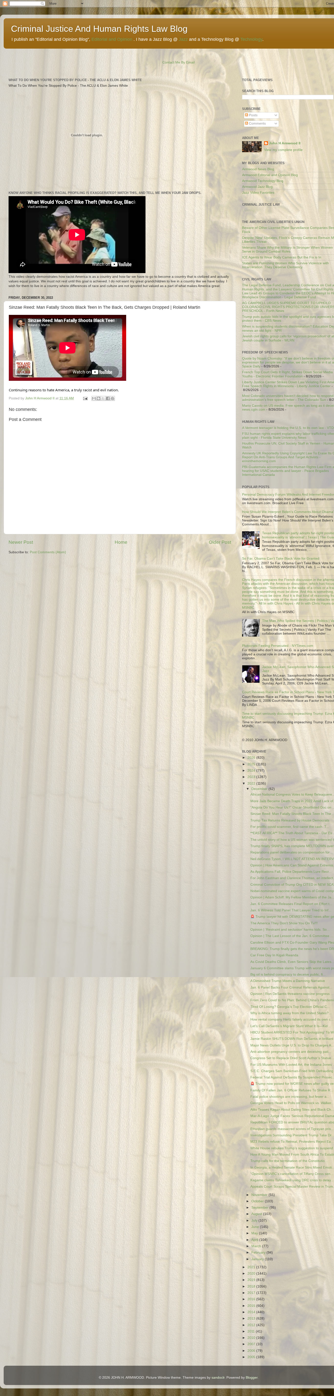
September (260, 1207)
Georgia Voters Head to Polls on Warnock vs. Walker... (292, 1103)
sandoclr (218, 1377)
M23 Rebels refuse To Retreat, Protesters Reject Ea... (292, 1141)
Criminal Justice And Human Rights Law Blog (99, 29)
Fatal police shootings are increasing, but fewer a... (289, 1096)
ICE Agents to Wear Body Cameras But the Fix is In (281, 257)
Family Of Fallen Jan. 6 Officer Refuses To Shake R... (291, 1090)
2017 (251, 1293)
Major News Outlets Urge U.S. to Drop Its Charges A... (292, 1045)
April (255, 1240)
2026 (251, 757)
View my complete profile (283, 150)
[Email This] (93, 398)
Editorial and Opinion (111, 39)
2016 (251, 1299)
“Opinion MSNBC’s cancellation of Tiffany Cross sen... (291, 1174)
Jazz (183, 39)
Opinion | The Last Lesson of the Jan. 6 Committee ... (291, 936)
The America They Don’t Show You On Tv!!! (284, 923)
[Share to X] (103, 398)
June (255, 1227)
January (258, 1259)
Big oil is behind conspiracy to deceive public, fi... (288, 974)
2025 (251, 764)
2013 (251, 1318)
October (258, 1201)
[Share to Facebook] (107, 398)
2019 (251, 1280)
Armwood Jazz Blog (257, 187)
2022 (251, 783)
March (256, 1246)
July (254, 1220)
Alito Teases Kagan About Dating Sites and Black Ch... (292, 1109)
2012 (251, 1325)
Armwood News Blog (258, 169)
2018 (251, 1286)
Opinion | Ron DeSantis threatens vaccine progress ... (292, 994)
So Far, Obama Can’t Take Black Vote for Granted (280, 558)
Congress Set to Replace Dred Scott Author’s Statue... (292, 1058)
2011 (251, 1331)
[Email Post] (85, 398)
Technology (251, 39)
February (259, 1252)
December (259, 789)
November (259, 1195)
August (257, 1214)
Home (121, 542)
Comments (257, 123)
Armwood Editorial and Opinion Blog (270, 175)
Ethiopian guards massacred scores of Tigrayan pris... (292, 1129)
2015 (251, 1306)
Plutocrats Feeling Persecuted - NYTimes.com (277, 646)
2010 (251, 1338)
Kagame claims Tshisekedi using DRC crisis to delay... (292, 1180)
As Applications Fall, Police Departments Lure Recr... (291, 872)
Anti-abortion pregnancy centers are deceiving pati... (290, 1052)
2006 (251, 1351)
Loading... (249, 210)
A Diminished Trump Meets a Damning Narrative (287, 981)
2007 (251, 1344)
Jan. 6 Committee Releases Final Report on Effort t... (291, 904)
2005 (251, 1357)
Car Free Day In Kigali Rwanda (274, 955)
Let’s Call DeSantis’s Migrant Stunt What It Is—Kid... (290, 1026)
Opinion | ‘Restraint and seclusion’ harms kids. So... (290, 929)
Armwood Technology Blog (262, 181)
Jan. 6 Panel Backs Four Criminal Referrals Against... (291, 987)
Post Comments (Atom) (48, 552)
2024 (251, 770)
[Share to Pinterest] (112, 398)
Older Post (220, 542)
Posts (252, 115)
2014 (251, 1312)
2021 (251, 1267)
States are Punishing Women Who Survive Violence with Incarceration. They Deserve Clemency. (285, 265)
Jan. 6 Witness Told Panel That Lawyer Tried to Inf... (290, 910)
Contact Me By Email (178, 62)
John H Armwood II (285, 143)
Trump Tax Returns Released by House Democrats (289, 820)
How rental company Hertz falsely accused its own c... (292, 1019)
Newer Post (21, 542)
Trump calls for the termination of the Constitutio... (289, 1161)
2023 (251, 777)
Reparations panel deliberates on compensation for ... (292, 852)
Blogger (251, 1377)
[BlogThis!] (98, 398)
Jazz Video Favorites (258, 192)
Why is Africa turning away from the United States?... (291, 1013)
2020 (251, 1273)
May (255, 1233)
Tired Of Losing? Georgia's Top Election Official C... (290, 1007)
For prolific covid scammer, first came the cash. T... (289, 827)
